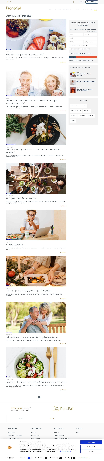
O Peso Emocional (14, 244)
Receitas (8, 377)
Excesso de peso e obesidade (15, 435)
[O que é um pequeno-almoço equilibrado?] (36, 34)
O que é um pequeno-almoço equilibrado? (25, 54)
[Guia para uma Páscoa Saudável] (36, 178)
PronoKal (8, 49)
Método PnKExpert (35, 438)
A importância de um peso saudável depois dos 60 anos (32, 337)
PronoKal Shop (91, 2)
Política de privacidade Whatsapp (61, 438)
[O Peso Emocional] (36, 225)
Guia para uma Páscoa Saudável (21, 198)
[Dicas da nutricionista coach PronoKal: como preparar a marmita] (36, 362)
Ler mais (62, 62)
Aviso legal (78, 53)
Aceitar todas (91, 442)
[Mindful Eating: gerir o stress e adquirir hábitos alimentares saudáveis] (36, 129)
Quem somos (11, 432)
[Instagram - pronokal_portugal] (7, 2)
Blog (95, 9)
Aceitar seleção (91, 446)
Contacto (81, 2)
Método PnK (34, 432)
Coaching (83, 106)
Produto (73, 115)
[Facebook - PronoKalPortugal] (11, 2)
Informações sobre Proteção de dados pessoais (81, 60)
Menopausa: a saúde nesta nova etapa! (85, 81)
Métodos (49, 9)
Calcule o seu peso (87, 9)
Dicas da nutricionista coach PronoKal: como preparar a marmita (36, 382)
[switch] (45, 458)
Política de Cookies (65, 451)
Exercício (87, 110)
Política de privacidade (88, 53)
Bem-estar (9, 95)
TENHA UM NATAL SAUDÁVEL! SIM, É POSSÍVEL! (29, 291)
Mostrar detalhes (83, 458)
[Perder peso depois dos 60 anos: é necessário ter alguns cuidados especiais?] (36, 81)
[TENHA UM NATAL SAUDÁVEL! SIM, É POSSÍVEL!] (36, 271)
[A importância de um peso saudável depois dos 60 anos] (36, 317)
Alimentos (57, 9)
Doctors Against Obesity (13, 438)
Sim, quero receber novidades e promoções (80, 49)
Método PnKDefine (35, 435)
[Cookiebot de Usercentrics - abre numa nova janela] (10, 458)
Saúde (73, 120)
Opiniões (78, 9)
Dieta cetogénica (10, 144)
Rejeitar (91, 451)
